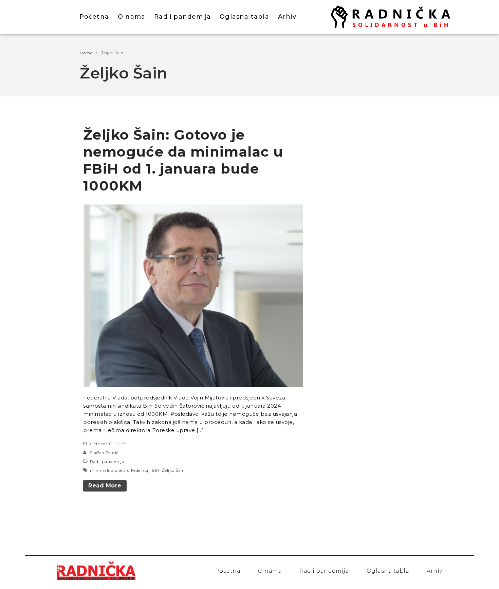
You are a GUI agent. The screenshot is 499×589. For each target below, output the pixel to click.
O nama (131, 16)
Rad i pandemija (182, 16)
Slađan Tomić (104, 452)
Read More (105, 485)
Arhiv (287, 16)
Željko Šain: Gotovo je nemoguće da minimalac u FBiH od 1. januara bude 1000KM (183, 160)
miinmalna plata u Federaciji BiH (125, 470)
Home (86, 52)
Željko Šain (173, 470)
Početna (94, 16)
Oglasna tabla (244, 16)
